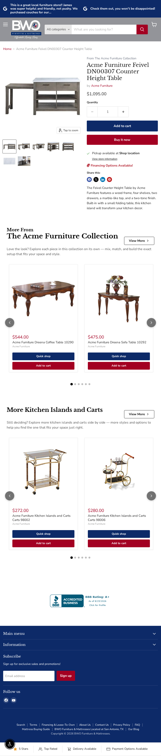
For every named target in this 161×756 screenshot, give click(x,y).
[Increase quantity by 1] (123, 111)
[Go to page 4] (82, 384)
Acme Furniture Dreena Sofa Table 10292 (117, 342)
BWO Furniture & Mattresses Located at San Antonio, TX (89, 729)
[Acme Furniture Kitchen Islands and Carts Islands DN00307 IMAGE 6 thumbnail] (9, 161)
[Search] (142, 29)
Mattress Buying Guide (36, 729)
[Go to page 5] (86, 384)
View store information (104, 159)
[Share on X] (96, 179)
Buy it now (122, 139)
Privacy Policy (121, 725)
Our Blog (133, 729)
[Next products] (151, 322)
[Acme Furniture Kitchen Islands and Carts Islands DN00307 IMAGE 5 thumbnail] (68, 146)
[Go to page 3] (79, 384)
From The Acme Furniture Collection (111, 58)
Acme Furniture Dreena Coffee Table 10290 (43, 342)
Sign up (66, 675)
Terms (33, 725)
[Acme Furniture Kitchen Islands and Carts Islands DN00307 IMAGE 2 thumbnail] (24, 146)
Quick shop (43, 356)
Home (7, 49)
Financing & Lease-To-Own (58, 725)
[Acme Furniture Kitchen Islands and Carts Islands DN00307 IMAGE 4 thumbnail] (53, 146)
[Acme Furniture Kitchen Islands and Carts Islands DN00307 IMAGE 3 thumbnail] (38, 146)
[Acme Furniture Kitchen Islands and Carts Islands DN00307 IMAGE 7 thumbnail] (24, 161)
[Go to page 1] (71, 384)
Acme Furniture (102, 86)
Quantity (92, 102)
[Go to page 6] (89, 384)
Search (21, 725)
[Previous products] (9, 322)
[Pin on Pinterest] (109, 179)
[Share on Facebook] (89, 179)
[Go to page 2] (75, 384)
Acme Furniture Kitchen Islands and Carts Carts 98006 (117, 518)
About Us (85, 725)
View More (137, 241)
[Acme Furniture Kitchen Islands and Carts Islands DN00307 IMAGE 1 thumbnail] (9, 146)
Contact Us (102, 725)
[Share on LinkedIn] (102, 179)
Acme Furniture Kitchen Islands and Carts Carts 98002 (41, 518)
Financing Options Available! (111, 165)
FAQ (137, 725)
